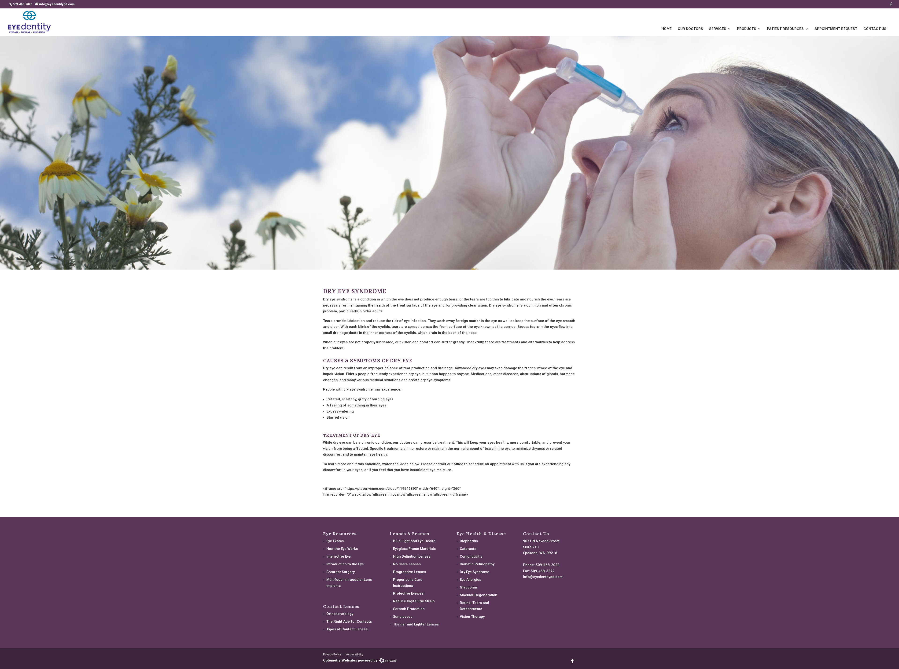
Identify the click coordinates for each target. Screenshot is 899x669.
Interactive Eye (338, 556)
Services (717, 29)
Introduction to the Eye (345, 564)
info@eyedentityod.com (543, 577)
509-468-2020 (548, 565)
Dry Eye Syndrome (474, 572)
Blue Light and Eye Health (414, 541)
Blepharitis (469, 541)
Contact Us (874, 29)
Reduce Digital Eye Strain (414, 601)
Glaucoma (468, 587)
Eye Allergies (470, 580)
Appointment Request (835, 29)
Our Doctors (690, 29)
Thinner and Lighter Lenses (416, 624)
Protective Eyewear (409, 593)
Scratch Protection (409, 609)
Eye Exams (335, 541)
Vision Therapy (472, 616)
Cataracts (468, 549)
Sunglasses (402, 616)
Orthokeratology (339, 614)
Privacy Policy (332, 654)
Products (746, 29)
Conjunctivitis (471, 556)
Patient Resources (785, 29)
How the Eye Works (342, 549)
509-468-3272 (543, 571)
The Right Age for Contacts (349, 621)
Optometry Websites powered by (350, 660)
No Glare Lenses (407, 564)
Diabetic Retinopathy (477, 564)
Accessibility (354, 654)
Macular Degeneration (478, 595)
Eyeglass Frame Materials (414, 549)
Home (666, 29)
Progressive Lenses (409, 572)
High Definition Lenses (411, 556)
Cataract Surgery (340, 572)
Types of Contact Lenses (347, 629)
